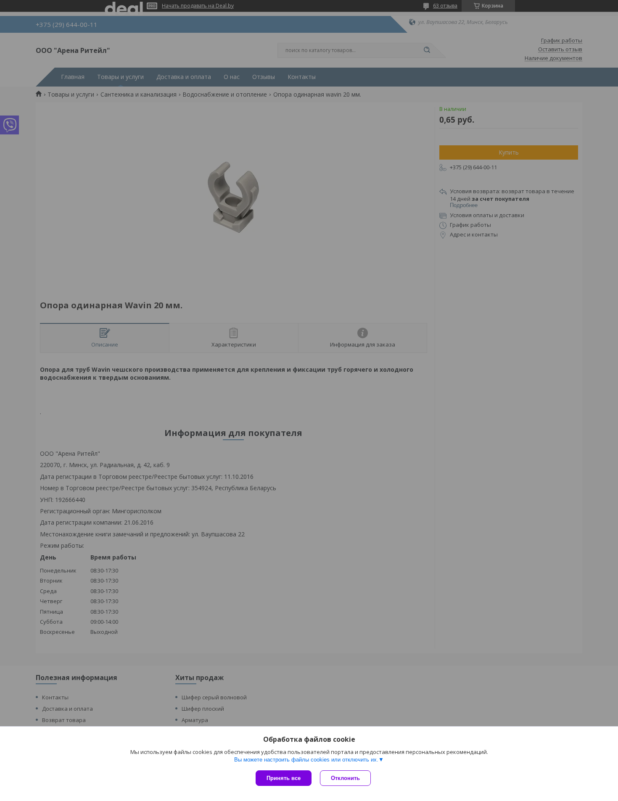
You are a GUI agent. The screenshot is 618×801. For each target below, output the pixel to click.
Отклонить (345, 778)
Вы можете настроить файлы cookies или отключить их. (306, 759)
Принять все (284, 778)
